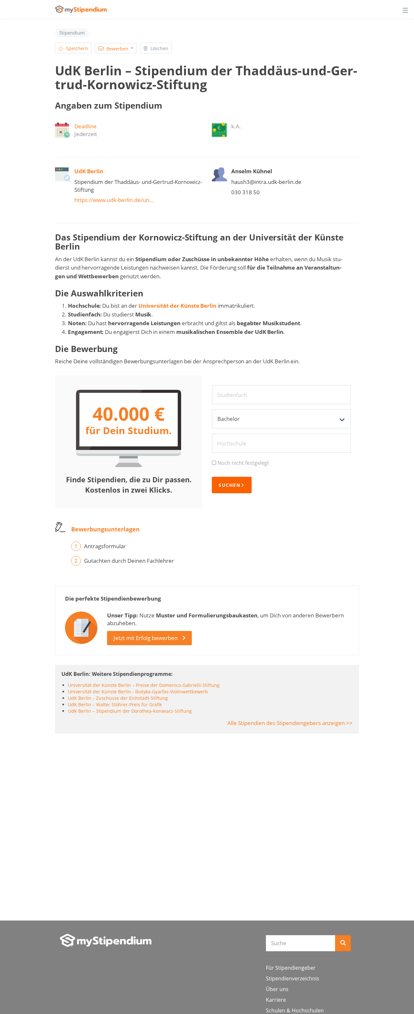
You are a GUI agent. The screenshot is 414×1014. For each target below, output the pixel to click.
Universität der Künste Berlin (177, 305)
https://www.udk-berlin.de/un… (113, 200)
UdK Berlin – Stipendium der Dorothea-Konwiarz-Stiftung (130, 711)
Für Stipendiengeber (291, 967)
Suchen (229, 485)
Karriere (276, 999)
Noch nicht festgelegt (243, 462)
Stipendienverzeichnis (292, 978)
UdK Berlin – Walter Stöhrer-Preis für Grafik (115, 704)
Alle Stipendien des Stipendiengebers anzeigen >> (290, 723)
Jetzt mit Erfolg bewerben (146, 638)
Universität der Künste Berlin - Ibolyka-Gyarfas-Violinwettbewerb (138, 691)
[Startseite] (105, 940)
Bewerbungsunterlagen (105, 529)
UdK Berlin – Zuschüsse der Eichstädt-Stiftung (118, 698)
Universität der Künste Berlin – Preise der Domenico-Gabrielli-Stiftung (144, 685)
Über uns (277, 989)
